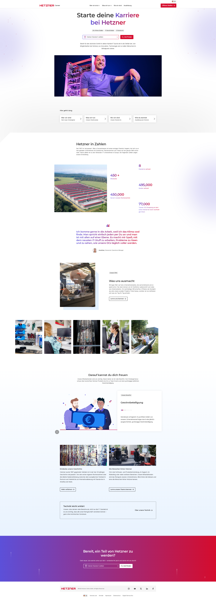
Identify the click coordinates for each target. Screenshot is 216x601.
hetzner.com (93, 595)
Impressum (108, 595)
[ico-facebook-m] (153, 588)
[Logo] (68, 588)
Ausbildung (128, 5)
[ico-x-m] (141, 588)
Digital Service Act (128, 595)
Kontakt (101, 595)
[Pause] (57, 432)
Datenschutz (117, 595)
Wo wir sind (118, 5)
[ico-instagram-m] (128, 588)
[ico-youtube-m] (135, 588)
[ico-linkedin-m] (147, 588)
